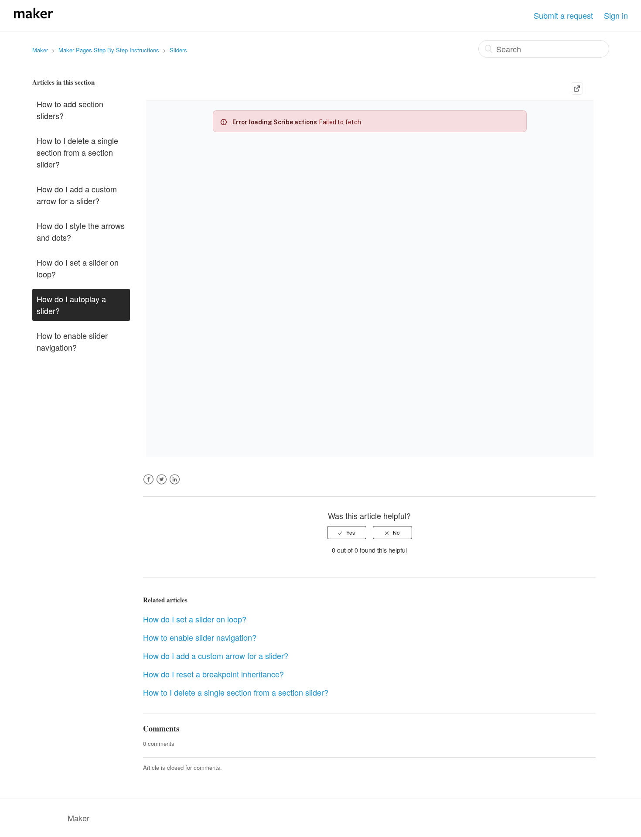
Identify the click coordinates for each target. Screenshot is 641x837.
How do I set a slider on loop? (78, 268)
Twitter (161, 484)
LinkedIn (174, 484)
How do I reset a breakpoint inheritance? (213, 674)
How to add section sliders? (70, 109)
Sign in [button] (616, 15)
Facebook (148, 484)
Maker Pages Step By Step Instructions (108, 50)
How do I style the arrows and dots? (81, 231)
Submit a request (563, 15)
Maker (40, 50)
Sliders (178, 50)
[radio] (346, 532)
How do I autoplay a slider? (71, 304)
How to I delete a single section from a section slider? (77, 152)
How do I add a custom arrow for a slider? (77, 194)
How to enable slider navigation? (72, 341)
